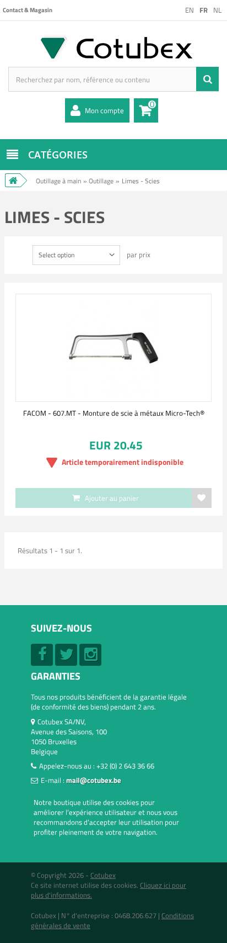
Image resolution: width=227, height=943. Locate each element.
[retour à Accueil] (12, 180)
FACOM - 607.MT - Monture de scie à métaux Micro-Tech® (113, 412)
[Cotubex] (113, 47)
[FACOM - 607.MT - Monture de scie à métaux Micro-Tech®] (113, 347)
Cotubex (103, 875)
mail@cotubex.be (93, 780)
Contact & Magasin (27, 10)
